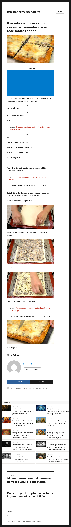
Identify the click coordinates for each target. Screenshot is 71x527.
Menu (59, 12)
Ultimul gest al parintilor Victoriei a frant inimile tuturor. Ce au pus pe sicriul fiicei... (57, 459)
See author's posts (32, 369)
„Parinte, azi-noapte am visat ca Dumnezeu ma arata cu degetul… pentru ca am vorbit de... (23, 411)
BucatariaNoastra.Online (23, 11)
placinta (31, 388)
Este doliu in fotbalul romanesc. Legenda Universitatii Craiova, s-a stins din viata (23, 459)
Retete (26, 388)
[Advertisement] (30, 83)
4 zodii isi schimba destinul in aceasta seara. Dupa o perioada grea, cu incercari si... (22, 423)
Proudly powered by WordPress (32, 521)
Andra (28, 364)
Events (9, 516)
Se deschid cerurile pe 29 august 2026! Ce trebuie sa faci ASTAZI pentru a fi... (57, 423)
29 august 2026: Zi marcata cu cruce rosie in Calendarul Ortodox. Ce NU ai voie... (22, 435)
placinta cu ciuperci (41, 388)
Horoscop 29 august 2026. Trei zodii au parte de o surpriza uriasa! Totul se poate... (57, 435)
